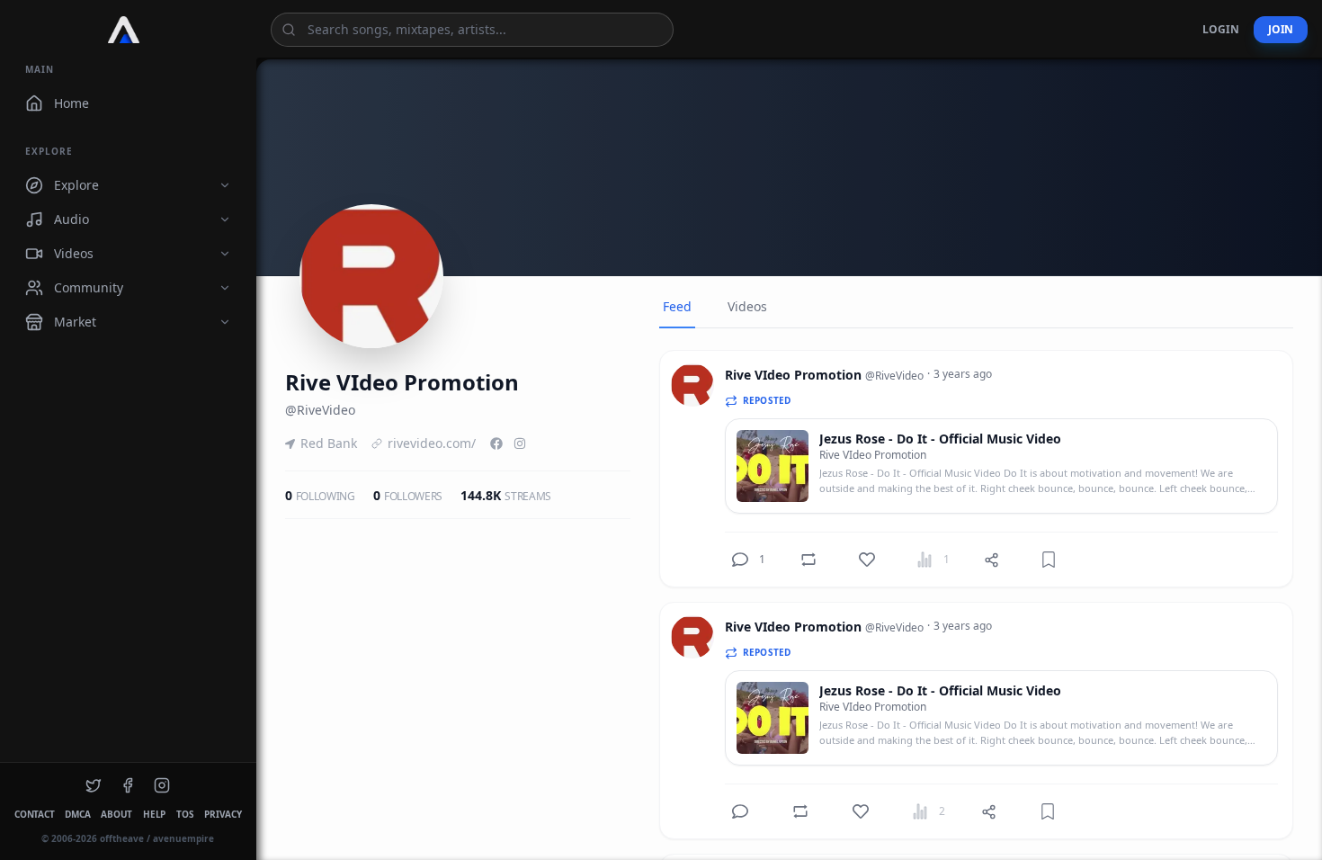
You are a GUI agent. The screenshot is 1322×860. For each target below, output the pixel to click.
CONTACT (34, 814)
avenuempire (183, 838)
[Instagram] (520, 443)
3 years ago (962, 374)
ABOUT (116, 814)
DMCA (77, 814)
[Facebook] (496, 443)
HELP (154, 814)
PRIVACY (222, 814)
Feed (677, 306)
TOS (184, 814)
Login (1220, 29)
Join (1280, 29)
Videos (747, 306)
